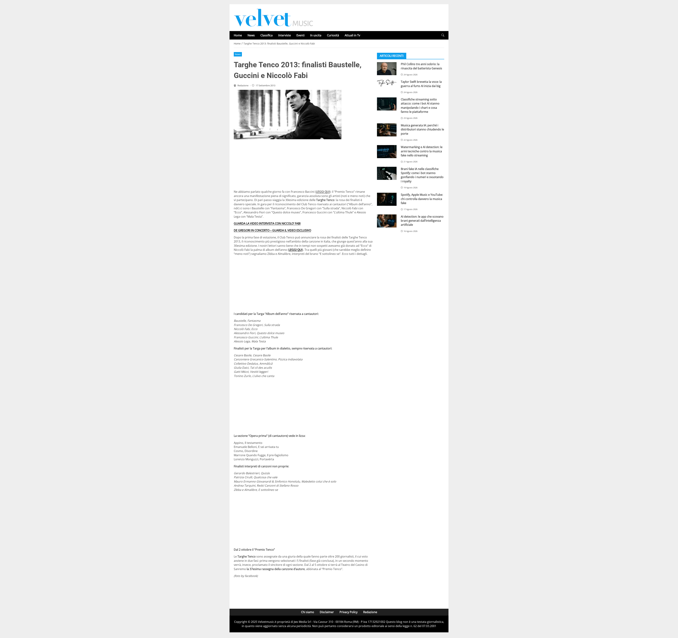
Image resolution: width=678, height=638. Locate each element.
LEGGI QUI (323, 192)
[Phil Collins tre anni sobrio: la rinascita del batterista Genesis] (387, 68)
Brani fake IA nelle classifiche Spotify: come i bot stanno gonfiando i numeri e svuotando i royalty (422, 175)
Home (238, 35)
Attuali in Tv (352, 35)
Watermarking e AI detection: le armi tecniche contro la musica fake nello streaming (421, 151)
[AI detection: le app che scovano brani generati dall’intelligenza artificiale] (387, 220)
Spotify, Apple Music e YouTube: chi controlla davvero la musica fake (422, 199)
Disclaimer (327, 612)
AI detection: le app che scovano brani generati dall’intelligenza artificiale (422, 220)
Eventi (300, 35)
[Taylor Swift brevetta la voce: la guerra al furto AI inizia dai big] (387, 83)
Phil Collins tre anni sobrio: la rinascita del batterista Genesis (421, 66)
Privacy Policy (349, 612)
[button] (442, 35)
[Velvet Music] (273, 17)
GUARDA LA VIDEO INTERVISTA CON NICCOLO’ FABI (267, 223)
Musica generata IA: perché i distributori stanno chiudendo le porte (422, 129)
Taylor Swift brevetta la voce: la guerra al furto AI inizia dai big (421, 84)
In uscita (315, 35)
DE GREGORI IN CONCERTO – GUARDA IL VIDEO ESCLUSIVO (272, 230)
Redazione (370, 612)
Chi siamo (307, 612)
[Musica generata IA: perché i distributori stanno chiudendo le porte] (387, 129)
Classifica (266, 35)
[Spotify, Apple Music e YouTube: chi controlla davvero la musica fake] (387, 199)
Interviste (284, 35)
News (251, 35)
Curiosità (333, 35)
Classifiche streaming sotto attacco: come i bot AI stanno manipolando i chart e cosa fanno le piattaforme (420, 105)
